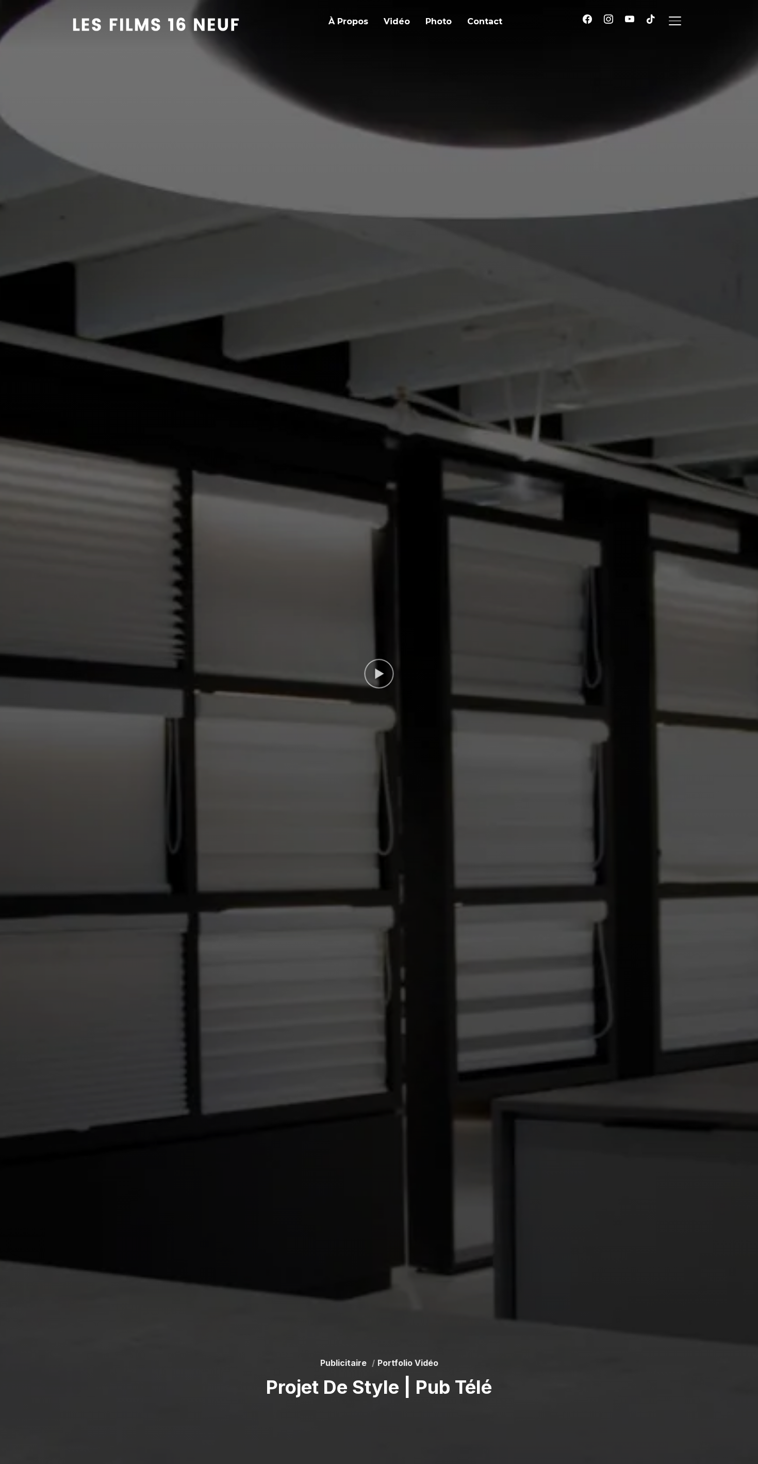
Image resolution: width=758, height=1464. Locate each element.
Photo (438, 21)
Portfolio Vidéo (407, 1363)
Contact (484, 21)
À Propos (348, 21)
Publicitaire (343, 1363)
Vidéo (397, 21)
